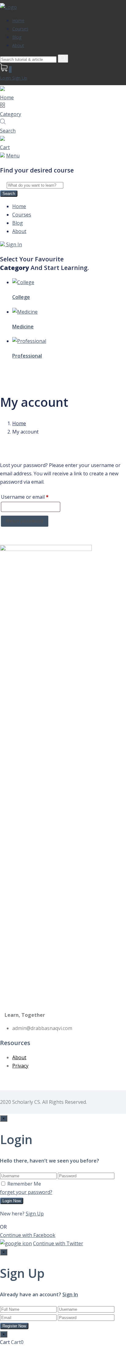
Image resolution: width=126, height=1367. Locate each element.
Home (18, 20)
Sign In (13, 244)
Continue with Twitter (58, 1243)
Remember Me (24, 1183)
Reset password (24, 521)
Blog (16, 37)
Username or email (30, 496)
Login (6, 78)
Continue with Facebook (27, 1235)
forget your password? (26, 1192)
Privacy (20, 1065)
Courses (20, 29)
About (18, 45)
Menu (13, 155)
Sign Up (19, 78)
